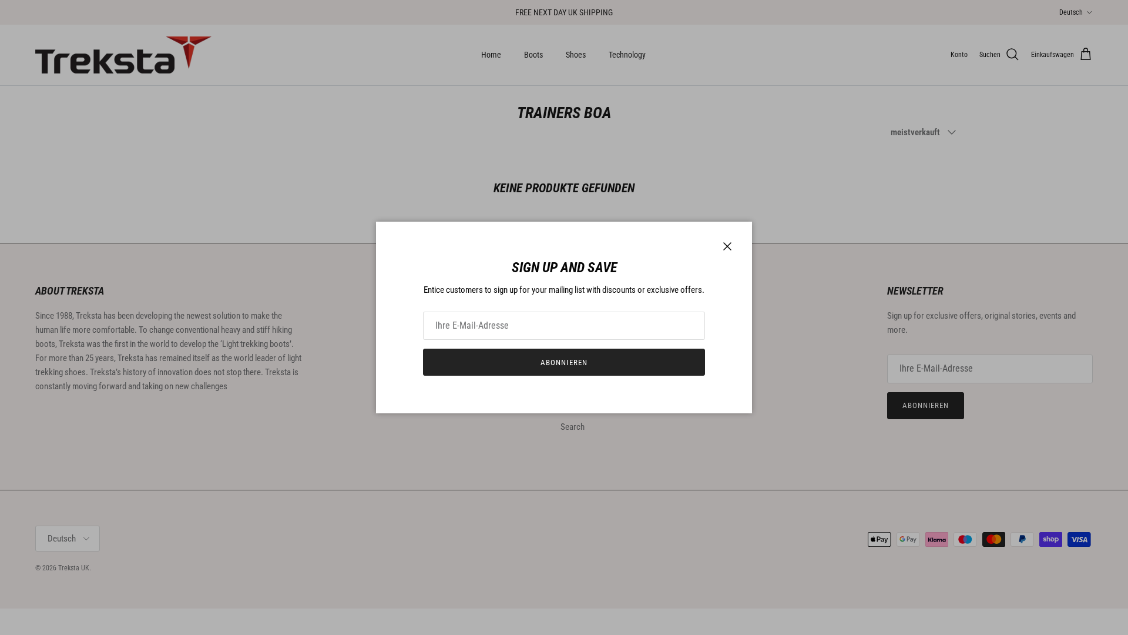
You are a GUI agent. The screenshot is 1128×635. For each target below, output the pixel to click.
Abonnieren (563, 362)
